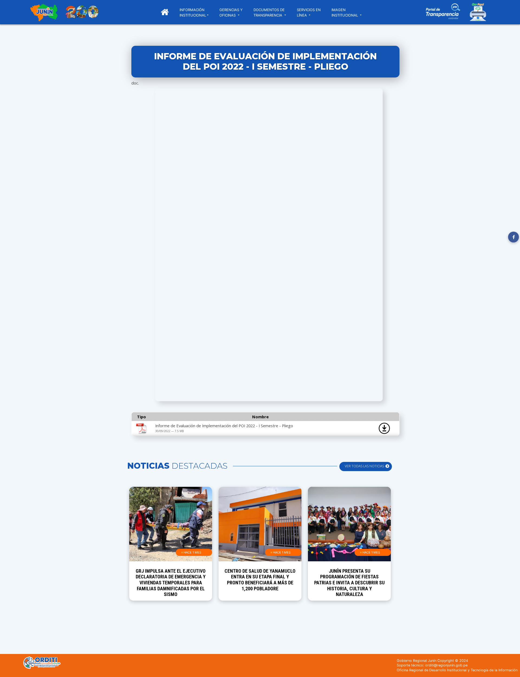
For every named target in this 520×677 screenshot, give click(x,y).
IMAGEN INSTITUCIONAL (345, 12)
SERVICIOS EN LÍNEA (309, 12)
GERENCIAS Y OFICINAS (231, 12)
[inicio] (44, 13)
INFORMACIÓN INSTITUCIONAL (193, 12)
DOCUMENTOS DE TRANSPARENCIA (269, 12)
